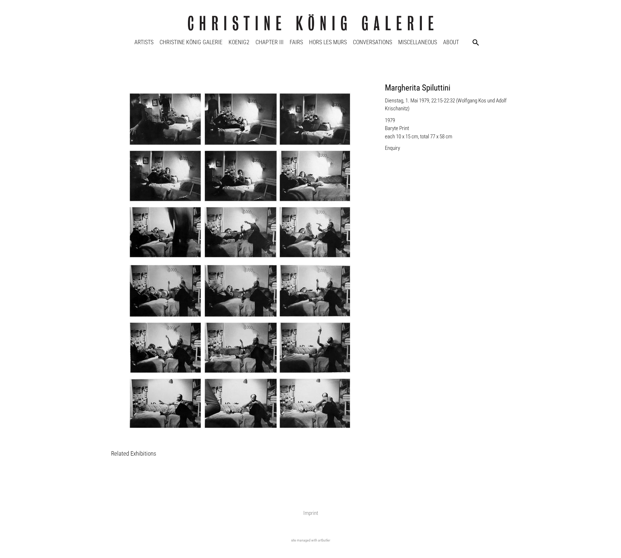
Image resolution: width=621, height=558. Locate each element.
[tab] (133, 453)
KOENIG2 (239, 42)
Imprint (310, 513)
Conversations (372, 42)
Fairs (296, 42)
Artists (143, 42)
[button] (476, 42)
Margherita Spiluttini (417, 88)
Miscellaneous (417, 42)
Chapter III (270, 42)
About (451, 42)
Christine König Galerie (191, 42)
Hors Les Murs (328, 42)
